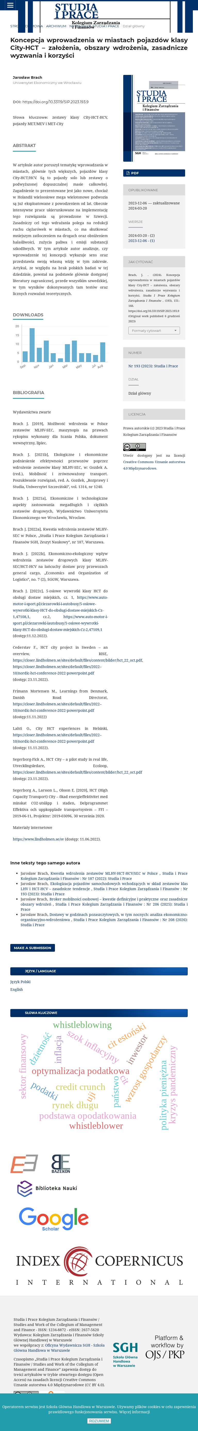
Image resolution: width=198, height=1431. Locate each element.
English (16, 989)
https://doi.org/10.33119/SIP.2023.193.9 (55, 102)
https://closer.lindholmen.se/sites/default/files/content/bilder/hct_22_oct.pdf (77, 660)
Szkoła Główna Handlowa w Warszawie (59, 1348)
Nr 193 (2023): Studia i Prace (94, 26)
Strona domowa (26, 26)
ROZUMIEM (99, 1421)
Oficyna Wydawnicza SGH (67, 1345)
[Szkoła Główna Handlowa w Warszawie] (125, 1372)
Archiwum (56, 26)
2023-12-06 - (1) (141, 240)
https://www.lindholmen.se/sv (38, 839)
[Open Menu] (10, 5)
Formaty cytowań (146, 330)
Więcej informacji (134, 1411)
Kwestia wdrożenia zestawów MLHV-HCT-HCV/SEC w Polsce (105, 873)
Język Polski (20, 981)
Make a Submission (32, 948)
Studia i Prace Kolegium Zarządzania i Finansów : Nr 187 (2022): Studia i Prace (104, 876)
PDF (134, 173)
